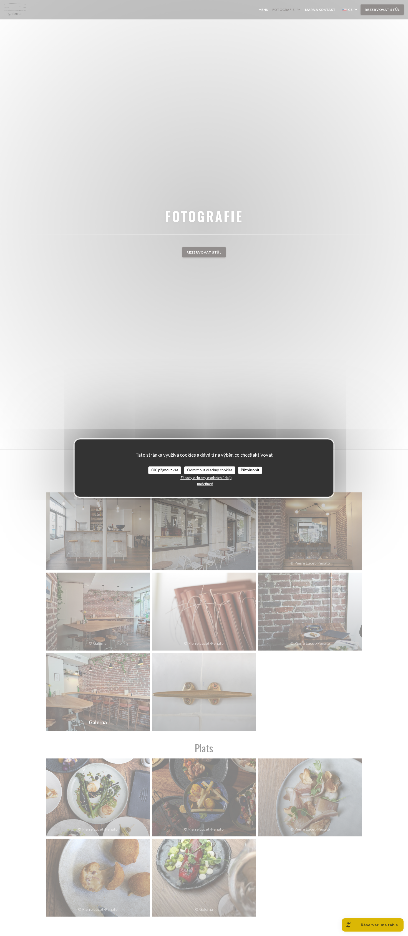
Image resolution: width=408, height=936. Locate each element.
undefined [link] (205, 484)
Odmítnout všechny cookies (209, 470)
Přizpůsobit (250, 470)
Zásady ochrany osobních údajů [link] (205, 477)
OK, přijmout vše (164, 470)
